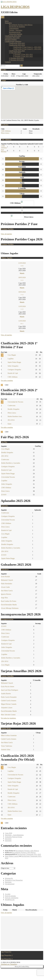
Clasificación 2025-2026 (13, 36)
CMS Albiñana (6, 131)
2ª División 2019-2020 (16, 60)
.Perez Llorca (5, 491)
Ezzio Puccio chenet (7, 686)
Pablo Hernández (6, 583)
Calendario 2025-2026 (12, 38)
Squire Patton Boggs (14, 362)
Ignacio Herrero (6, 594)
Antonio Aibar (5, 749)
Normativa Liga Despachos (14, 880)
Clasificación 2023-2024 (17, 45)
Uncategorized (9, 884)
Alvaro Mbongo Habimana (9, 608)
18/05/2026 (22, 277)
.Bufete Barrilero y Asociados (10, 463)
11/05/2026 (22, 306)
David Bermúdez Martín (9, 605)
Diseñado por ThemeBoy (9, 964)
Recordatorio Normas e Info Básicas (20, 25)
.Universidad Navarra (8, 477)
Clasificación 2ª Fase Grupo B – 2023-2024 (27, 49)
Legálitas (11, 358)
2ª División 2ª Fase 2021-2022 (23, 56)
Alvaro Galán (5, 587)
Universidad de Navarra (15, 402)
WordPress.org (9, 899)
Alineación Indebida (15, 34)
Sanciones (8, 839)
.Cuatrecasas (5, 459)
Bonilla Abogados (13, 409)
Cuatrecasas (11, 405)
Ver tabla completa (7, 380)
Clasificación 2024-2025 (17, 43)
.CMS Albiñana (4, 147)
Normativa (8, 23)
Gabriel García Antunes (8, 700)
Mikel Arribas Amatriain (9, 735)
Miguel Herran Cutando (8, 704)
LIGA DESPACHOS (15, 7)
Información (9, 878)
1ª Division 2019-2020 (16, 58)
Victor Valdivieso (6, 746)
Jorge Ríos (4, 598)
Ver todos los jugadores (8, 718)
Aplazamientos (14, 28)
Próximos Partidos (11, 39)
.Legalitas (4, 480)
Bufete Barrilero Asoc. (15, 416)
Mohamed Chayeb (7, 580)
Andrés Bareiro (6, 693)
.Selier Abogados (6, 484)
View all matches (6, 234)
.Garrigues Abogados (8, 466)
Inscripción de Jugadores (17, 26)
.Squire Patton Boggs (8, 473)
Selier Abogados (13, 366)
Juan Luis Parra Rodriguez (9, 690)
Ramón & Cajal (13, 373)
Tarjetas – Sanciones (15, 30)
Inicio (7, 21)
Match (22, 273)
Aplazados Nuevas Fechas (13, 837)
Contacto (8, 62)
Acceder (7, 894)
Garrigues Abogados (14, 369)
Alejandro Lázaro (6, 707)
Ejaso (9, 424)
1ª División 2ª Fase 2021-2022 (23, 54)
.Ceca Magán (5, 449)
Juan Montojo (3, 150)
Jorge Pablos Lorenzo (12, 856)
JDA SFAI (11, 420)
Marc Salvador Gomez (8, 714)
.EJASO (3, 494)
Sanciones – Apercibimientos (14, 835)
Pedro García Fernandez (9, 697)
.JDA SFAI (4, 456)
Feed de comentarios (11, 898)
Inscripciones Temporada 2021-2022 (29, 854)
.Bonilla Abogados (7, 452)
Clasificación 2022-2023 (17, 51)
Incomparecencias (15, 32)
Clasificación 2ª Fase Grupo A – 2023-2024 (27, 47)
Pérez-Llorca (5, 133)
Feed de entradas (10, 896)
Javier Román (5, 576)
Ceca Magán (12, 355)
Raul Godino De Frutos (8, 601)
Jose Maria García (7, 590)
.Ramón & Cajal (6, 470)
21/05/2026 (22, 263)
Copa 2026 (8, 833)
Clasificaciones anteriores (13, 41)
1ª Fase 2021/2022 (15, 52)
